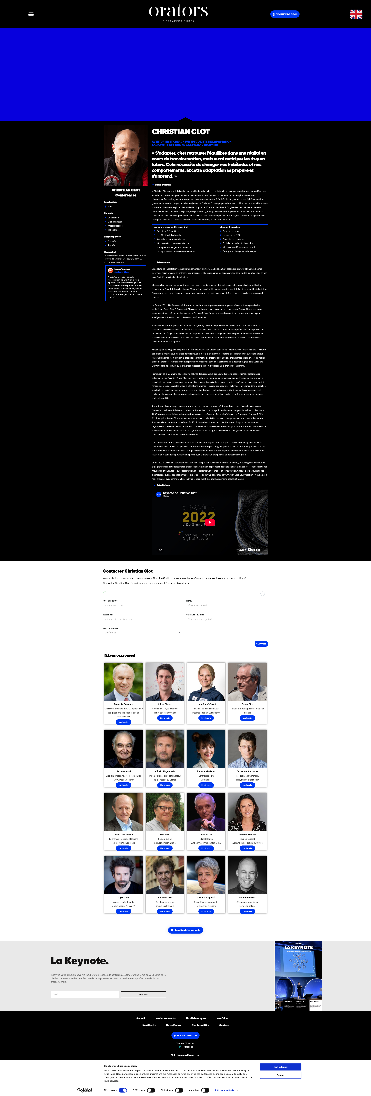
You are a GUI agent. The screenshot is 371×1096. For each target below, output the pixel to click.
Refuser (281, 1075)
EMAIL (189, 601)
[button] (31, 14)
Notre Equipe (173, 1025)
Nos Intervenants (166, 1018)
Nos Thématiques (196, 1018)
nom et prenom (110, 601)
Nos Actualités (200, 1025)
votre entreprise (195, 615)
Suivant (261, 644)
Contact (224, 1025)
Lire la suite (123, 722)
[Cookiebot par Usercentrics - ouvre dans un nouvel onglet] (85, 1090)
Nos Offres (222, 1018)
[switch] (151, 1090)
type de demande (111, 629)
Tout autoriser (281, 1067)
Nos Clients (149, 1025)
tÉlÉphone (108, 615)
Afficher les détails (224, 1090)
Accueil (140, 1018)
